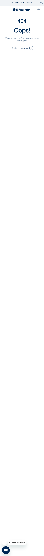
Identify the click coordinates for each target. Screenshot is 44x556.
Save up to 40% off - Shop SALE (22, 3)
